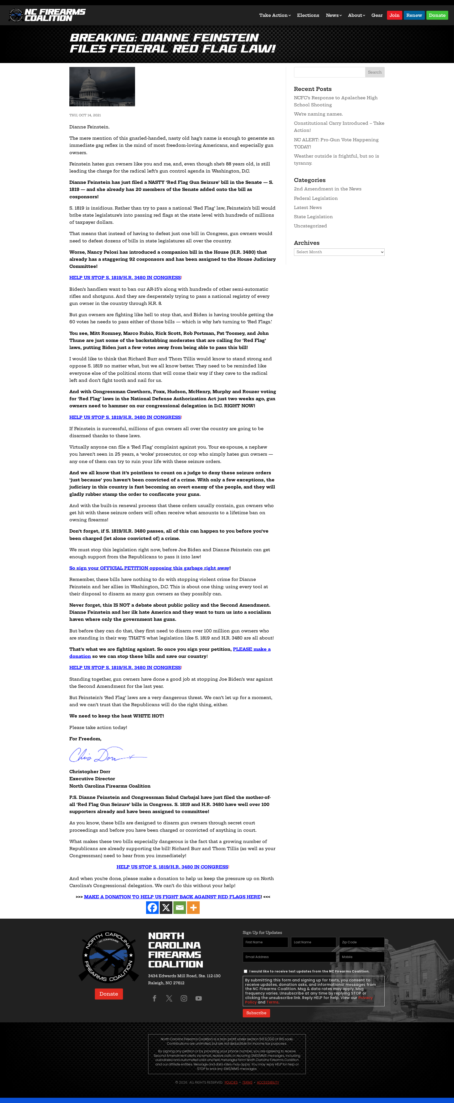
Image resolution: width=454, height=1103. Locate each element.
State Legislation (313, 216)
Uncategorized (310, 225)
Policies (231, 1082)
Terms (272, 1002)
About (355, 15)
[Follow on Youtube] (198, 998)
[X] (166, 907)
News (332, 15)
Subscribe (256, 1013)
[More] (193, 907)
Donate (437, 15)
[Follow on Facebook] (154, 998)
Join (395, 15)
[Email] (179, 907)
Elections (308, 15)
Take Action (273, 15)
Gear (377, 15)
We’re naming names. (318, 114)
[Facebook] (152, 907)
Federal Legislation (316, 198)
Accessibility (268, 1082)
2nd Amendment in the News (328, 188)
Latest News (308, 207)
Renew (414, 15)
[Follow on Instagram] (184, 998)
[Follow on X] (169, 998)
